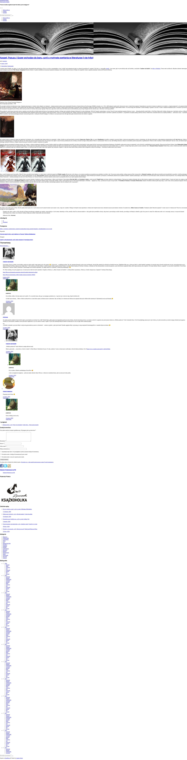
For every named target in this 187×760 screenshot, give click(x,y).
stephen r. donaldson (39, 228)
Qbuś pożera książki (4, 2)
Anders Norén (19, 758)
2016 (6, 730)
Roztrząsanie (10, 66)
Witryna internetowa (4, 449)
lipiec (7, 566)
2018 (6, 696)
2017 (6, 713)
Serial (4, 554)
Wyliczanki (5, 555)
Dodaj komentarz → (4, 245)
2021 (6, 644)
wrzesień (8, 580)
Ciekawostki (6, 538)
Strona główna (6, 10)
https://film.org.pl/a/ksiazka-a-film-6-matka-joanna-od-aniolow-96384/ (19, 274)
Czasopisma (5, 539)
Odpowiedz (5, 278)
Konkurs (5, 546)
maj (7, 568)
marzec (7, 571)
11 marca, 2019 (6, 327)
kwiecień (8, 570)
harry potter (8, 228)
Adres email (3, 446)
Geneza (4, 11)
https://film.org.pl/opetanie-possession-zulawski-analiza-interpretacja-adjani (20, 272)
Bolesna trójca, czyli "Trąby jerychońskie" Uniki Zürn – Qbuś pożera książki (20, 424)
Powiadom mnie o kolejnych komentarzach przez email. (15, 454)
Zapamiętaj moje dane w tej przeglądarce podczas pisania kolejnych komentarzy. (20, 451)
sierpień (7, 564)
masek (107, 68)
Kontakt (5, 12)
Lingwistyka (4, 66)
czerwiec (8, 567)
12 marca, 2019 (9, 301)
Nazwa (2, 443)
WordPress (7, 758)
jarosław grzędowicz (16, 228)
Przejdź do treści (4, 0)
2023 (6, 610)
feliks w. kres (3, 228)
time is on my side (48, 228)
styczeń (7, 574)
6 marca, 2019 (4, 63)
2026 (6, 563)
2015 (6, 747)
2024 (6, 592)
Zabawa (5, 558)
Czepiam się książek (8, 261)
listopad (7, 578)
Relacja (4, 551)
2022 (6, 627)
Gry (4, 542)
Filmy (4, 540)
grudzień (8, 576)
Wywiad (5, 556)
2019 (6, 678)
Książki (4, 547)
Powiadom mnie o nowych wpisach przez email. (13, 457)
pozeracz (5, 61)
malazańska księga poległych (27, 228)
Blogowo (5, 537)
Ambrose (5, 317)
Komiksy (5, 544)
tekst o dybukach (156, 68)
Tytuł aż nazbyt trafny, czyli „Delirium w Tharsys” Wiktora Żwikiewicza (17, 234)
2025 (6, 575)
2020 (6, 661)
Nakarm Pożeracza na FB (8, 470)
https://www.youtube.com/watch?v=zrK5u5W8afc (98, 349)
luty (7, 572)
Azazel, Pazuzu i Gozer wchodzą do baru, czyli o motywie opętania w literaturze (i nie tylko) (46, 58)
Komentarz (3, 441)
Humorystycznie (7, 543)
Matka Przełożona (7, 391)
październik (8, 579)
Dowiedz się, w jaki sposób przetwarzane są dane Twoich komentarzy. (37, 462)
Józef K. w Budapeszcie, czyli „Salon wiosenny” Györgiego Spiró (16, 239)
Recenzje (5, 550)
